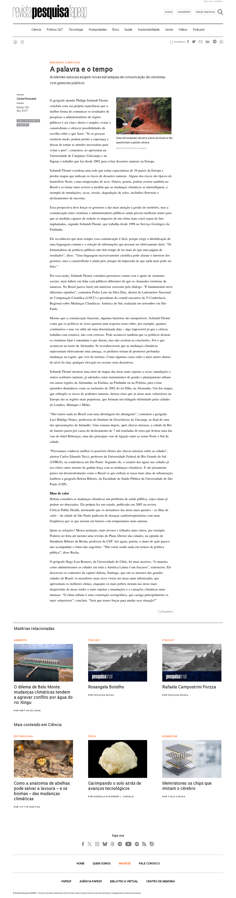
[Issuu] (150, 844)
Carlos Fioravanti (26, 99)
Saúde (128, 30)
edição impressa (205, 12)
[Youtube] (128, 844)
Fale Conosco (149, 863)
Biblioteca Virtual (124, 881)
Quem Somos (102, 863)
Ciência (36, 30)
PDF (22, 42)
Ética (115, 30)
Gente (169, 30)
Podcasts (199, 30)
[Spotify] (136, 844)
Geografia (23, 125)
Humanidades (98, 30)
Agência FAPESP (91, 881)
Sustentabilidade (149, 30)
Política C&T (55, 30)
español (218, 1)
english (208, 1)
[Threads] (112, 844)
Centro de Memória (160, 881)
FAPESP (66, 881)
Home (81, 863)
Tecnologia (76, 30)
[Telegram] (119, 844)
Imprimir (15, 42)
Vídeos (183, 30)
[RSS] (143, 844)
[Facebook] (84, 844)
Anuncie (125, 863)
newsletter (184, 12)
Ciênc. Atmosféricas (28, 121)
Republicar (179, 42)
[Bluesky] (104, 844)
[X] (90, 844)
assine (168, 12)
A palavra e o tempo (81, 70)
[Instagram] (97, 844)
